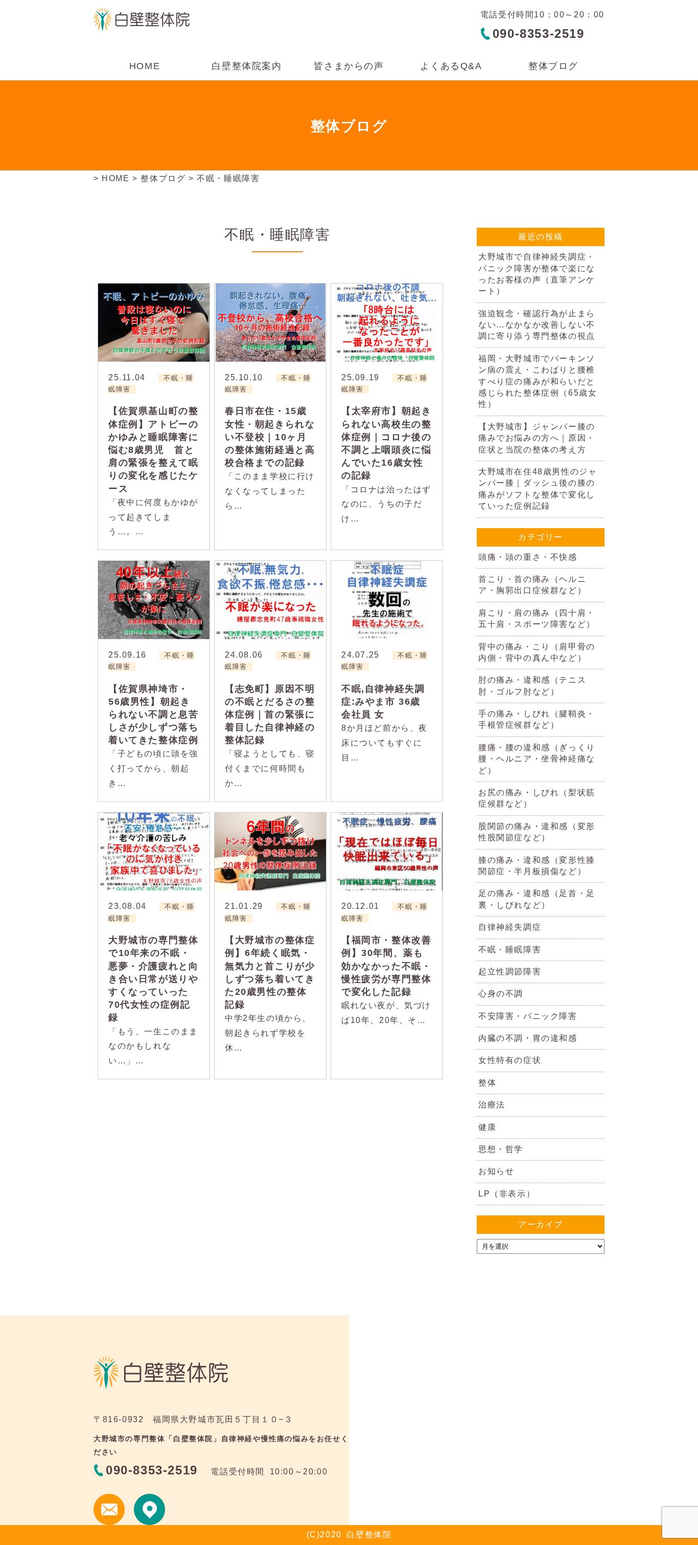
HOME (144, 66)
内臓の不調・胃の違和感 (527, 1038)
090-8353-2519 (539, 33)
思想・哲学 (500, 1149)
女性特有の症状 (509, 1060)
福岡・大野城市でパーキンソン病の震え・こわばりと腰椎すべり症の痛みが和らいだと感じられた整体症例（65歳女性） (537, 381)
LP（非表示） (506, 1193)
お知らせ (496, 1171)
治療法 (491, 1104)
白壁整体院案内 (247, 66)
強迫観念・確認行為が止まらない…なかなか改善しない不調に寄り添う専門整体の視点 (536, 325)
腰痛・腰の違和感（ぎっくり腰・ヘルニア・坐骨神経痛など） (536, 759)
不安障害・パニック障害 (527, 1016)
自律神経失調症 (509, 927)
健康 (487, 1127)
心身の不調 (500, 993)
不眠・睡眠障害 (509, 949)
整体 (487, 1082)
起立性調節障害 (509, 971)
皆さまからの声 (349, 66)
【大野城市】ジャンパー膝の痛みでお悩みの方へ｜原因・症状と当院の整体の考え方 (536, 438)
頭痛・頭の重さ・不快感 (527, 557)
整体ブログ (553, 66)
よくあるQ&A (451, 66)
